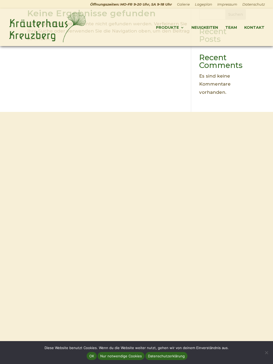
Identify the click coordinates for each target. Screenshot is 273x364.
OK (91, 356)
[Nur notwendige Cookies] (266, 352)
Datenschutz (253, 4)
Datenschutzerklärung (166, 356)
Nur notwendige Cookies (121, 356)
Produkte (167, 28)
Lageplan (203, 4)
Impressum (227, 4)
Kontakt (254, 28)
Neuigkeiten (204, 28)
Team (231, 28)
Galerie (183, 4)
